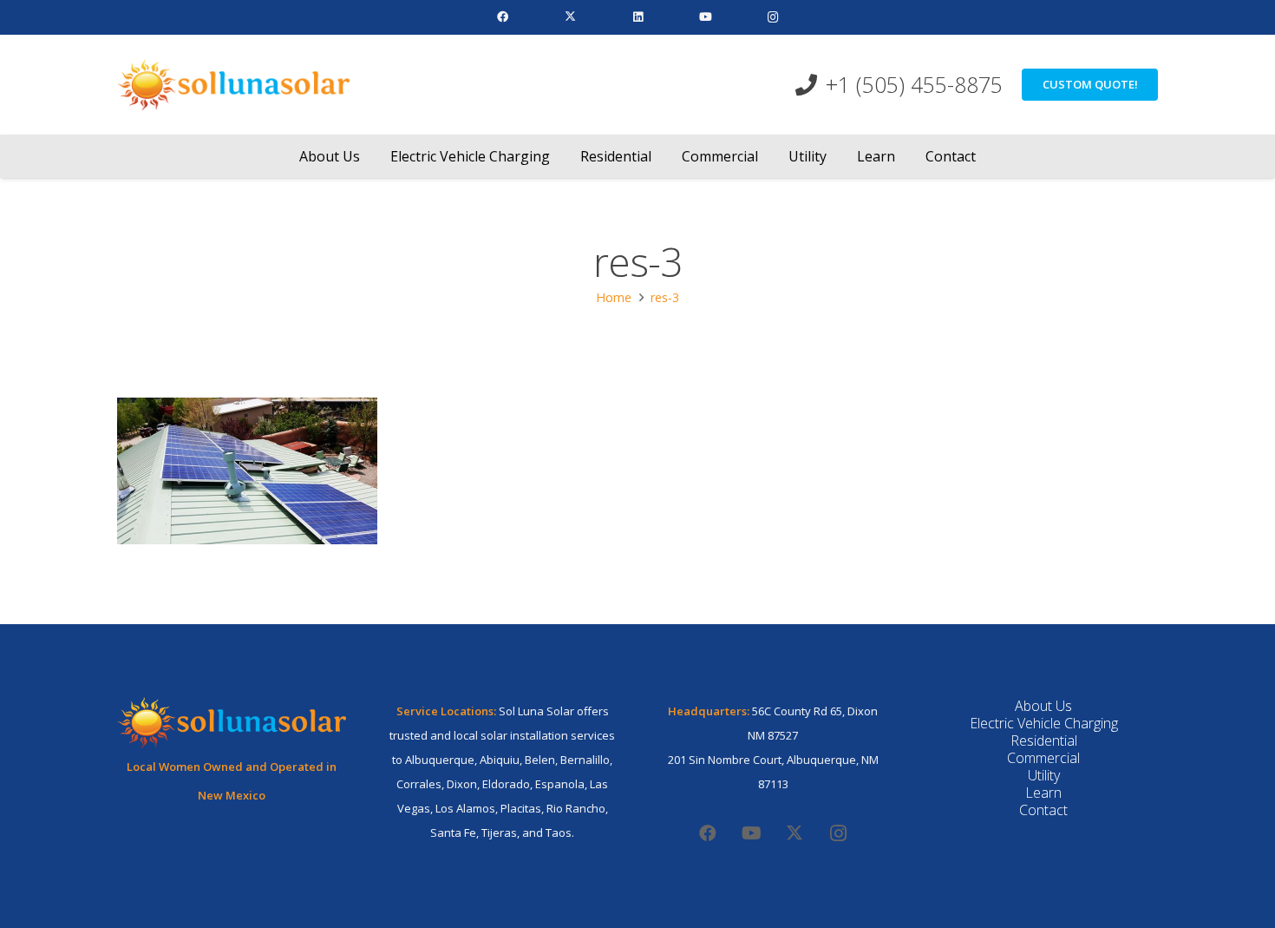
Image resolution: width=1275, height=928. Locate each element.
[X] (570, 17)
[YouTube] (705, 17)
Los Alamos (465, 808)
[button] (372, 156)
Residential (1043, 740)
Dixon (462, 784)
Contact (1043, 809)
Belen (540, 759)
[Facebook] (502, 17)
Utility (1044, 775)
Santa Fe (453, 832)
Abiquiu (500, 759)
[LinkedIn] (637, 17)
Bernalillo (585, 759)
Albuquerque (439, 759)
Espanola (560, 784)
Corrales (418, 784)
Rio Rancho (575, 808)
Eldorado (506, 784)
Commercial (1043, 757)
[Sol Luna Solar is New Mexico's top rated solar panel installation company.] (233, 85)
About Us (1043, 705)
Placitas (520, 808)
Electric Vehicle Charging (1044, 723)
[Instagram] (773, 17)
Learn (1043, 792)
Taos (559, 832)
